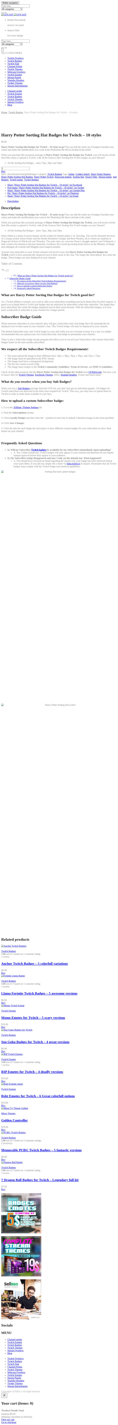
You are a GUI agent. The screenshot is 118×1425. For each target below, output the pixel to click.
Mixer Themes (8, 1113)
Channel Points (14, 66)
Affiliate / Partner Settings (25, 407)
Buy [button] (3, 973)
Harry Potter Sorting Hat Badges (17, 177)
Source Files (91, 177)
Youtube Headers (15, 80)
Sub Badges (24, 388)
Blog (9, 105)
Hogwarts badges (63, 177)
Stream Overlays (15, 102)
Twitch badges (38, 450)
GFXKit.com (94, 372)
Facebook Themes (44, 375)
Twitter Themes (15, 83)
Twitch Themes (14, 69)
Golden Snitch (83, 174)
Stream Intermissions (17, 86)
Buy (3, 171)
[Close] (4, 1395)
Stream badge (105, 177)
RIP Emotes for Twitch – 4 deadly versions (32, 1072)
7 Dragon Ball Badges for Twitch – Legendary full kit (40, 1180)
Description (13, 201)
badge (71, 174)
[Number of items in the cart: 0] (2, 50)
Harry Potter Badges (101, 174)
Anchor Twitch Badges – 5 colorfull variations (34, 963)
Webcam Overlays (16, 72)
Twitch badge (16, 179)
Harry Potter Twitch (43, 177)
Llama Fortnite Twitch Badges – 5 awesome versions (39, 993)
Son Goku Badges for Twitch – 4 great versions (35, 1042)
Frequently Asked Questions (28, 288)
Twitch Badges (14, 61)
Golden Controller (14, 1120)
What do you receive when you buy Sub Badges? (37, 283)
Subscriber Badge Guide (20, 278)
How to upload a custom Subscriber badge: (35, 286)
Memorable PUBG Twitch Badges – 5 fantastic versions (41, 1150)
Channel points (14, 91)
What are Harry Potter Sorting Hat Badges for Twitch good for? (45, 276)
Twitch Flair (13, 63)
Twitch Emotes (14, 74)
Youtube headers (69, 375)
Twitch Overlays (15, 58)
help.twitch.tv (73, 463)
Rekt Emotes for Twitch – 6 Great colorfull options (38, 1096)
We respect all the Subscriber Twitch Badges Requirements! (41, 281)
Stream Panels (14, 77)
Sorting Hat (78, 177)
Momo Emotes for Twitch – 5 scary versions (33, 1018)
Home (4, 112)
